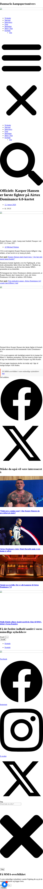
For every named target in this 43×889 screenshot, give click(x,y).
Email (2, 637)
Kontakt (7, 31)
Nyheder (8, 18)
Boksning (8, 26)
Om (10, 33)
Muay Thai (9, 28)
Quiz (6, 24)
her (3, 373)
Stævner (8, 20)
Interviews (8, 22)
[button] (21, 79)
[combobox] (10, 804)
